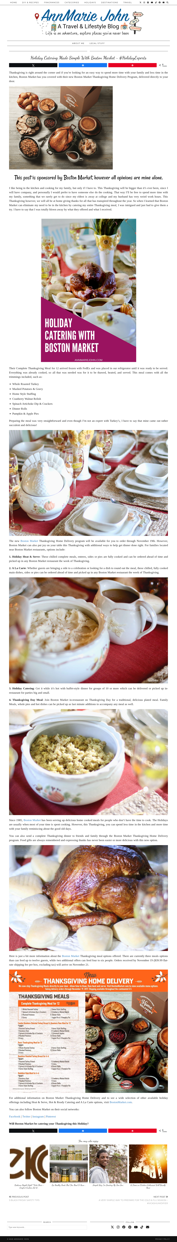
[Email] (164, 2)
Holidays (90, 2)
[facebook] (123, 1227)
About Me (78, 43)
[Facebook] (160, 2)
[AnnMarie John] (88, 19)
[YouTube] (152, 2)
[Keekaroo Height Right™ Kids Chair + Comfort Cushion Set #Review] (29, 1163)
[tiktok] (141, 1227)
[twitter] (112, 1227)
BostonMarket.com (121, 1102)
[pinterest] (129, 1227)
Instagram (38, 1116)
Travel (127, 2)
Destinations (109, 2)
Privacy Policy (162, 1239)
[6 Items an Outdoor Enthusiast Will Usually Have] (148, 1163)
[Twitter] (141, 2)
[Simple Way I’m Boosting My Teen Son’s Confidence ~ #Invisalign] (108, 1163)
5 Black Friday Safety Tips (24, 1198)
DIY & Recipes (30, 2)
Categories (72, 2)
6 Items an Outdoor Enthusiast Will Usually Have (148, 1186)
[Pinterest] (148, 2)
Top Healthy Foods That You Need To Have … (68, 1185)
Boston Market (29, 541)
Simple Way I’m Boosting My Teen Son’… (108, 1185)
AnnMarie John (21, 1239)
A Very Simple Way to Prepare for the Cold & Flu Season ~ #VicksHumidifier (133, 1200)
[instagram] (118, 1227)
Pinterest (51, 1116)
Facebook (14, 1116)
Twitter (26, 1116)
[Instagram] (144, 2)
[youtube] (136, 1227)
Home (13, 2)
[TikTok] (156, 2)
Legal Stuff (97, 43)
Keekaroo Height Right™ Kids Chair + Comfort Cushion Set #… (29, 1186)
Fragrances (51, 2)
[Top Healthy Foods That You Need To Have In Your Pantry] (69, 1163)
